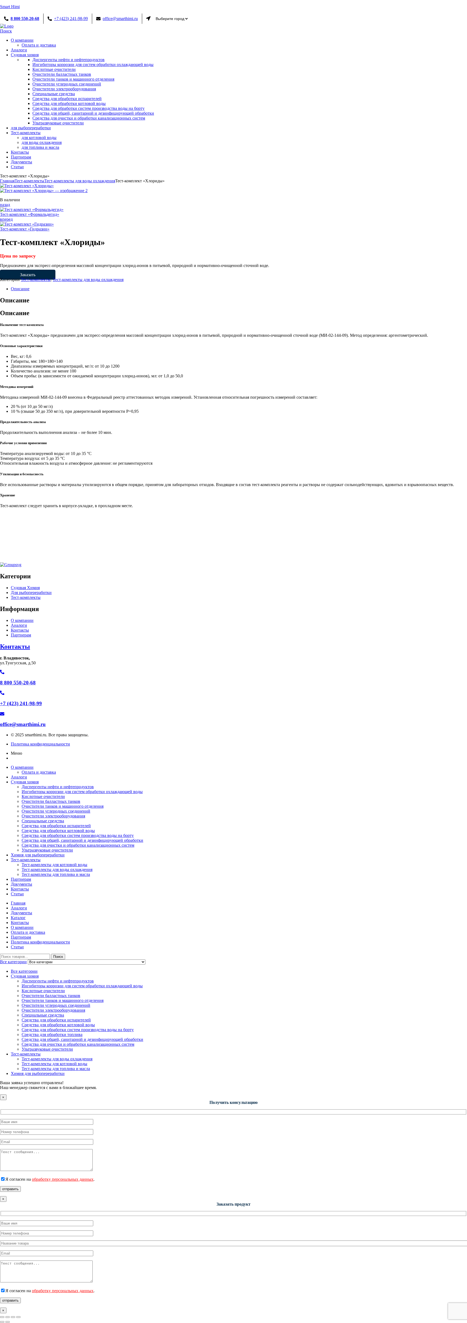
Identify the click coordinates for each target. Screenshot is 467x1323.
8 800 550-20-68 (25, 18)
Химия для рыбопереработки (38, 855)
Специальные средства (43, 821)
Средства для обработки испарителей (56, 825)
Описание (20, 288)
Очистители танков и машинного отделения (63, 806)
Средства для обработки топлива (52, 1034)
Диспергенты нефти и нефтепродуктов (58, 786)
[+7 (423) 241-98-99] (2, 693)
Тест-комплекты (29, 181)
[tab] (239, 288)
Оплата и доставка (39, 772)
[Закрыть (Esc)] (18, 1317)
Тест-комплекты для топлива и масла (419, 533)
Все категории (24, 971)
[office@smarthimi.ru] (2, 714)
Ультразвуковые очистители (47, 850)
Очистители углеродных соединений (56, 811)
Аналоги (19, 777)
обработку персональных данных (63, 1179)
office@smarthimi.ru (120, 18)
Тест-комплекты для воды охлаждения (79, 181)
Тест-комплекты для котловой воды (189, 533)
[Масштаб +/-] (2, 1317)
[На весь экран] (7, 1317)
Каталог (18, 917)
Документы (21, 884)
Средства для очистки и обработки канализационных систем (78, 845)
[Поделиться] (13, 1317)
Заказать (27, 274)
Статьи (17, 894)
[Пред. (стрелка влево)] (2, 1322)
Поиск (58, 957)
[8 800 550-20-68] (2, 672)
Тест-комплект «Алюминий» (44, 544)
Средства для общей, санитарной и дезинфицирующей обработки (82, 840)
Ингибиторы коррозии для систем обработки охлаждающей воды (82, 791)
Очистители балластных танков (51, 801)
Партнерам (21, 879)
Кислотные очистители (43, 796)
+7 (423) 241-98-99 (71, 18)
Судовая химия (25, 782)
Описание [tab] (14, 300)
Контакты (15, 646)
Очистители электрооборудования (53, 816)
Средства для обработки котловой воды (58, 830)
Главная (7, 181)
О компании (22, 767)
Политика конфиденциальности (40, 942)
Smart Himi (10, 6)
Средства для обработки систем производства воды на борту (78, 835)
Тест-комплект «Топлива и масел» (393, 544)
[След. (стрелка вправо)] (7, 1322)
